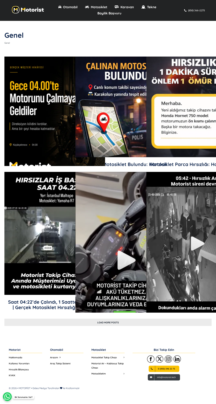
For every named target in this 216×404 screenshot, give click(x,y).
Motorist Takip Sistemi (134, 111)
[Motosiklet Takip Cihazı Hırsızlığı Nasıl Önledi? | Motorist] (54, 119)
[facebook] (150, 359)
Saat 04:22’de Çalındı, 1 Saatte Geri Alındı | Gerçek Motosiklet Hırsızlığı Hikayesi (54, 304)
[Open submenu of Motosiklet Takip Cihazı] (123, 357)
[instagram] (168, 359)
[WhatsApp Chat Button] (7, 396)
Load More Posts (108, 322)
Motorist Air (118, 111)
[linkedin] (177, 359)
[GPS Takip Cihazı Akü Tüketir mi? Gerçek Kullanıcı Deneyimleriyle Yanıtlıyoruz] (125, 255)
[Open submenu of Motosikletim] (123, 374)
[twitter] (159, 359)
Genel (54, 122)
